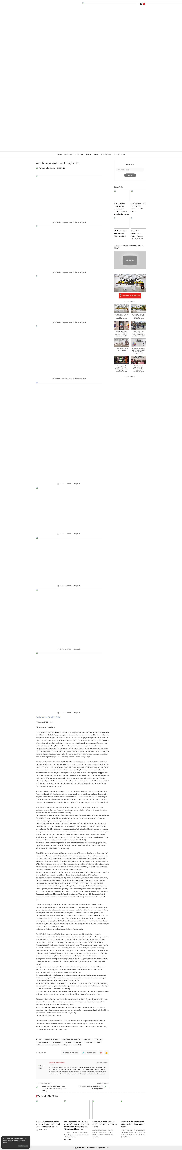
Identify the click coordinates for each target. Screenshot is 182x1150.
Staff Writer (43, 1130)
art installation (43, 1042)
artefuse (89, 1042)
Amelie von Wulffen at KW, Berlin (48, 717)
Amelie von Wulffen (52, 1039)
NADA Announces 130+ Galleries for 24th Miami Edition (120, 233)
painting (78, 1044)
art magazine (57, 1042)
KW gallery (67, 1044)
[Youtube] (144, 4)
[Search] (137, 4)
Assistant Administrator (47, 168)
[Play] (130, 282)
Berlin (41, 1044)
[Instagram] (141, 4)
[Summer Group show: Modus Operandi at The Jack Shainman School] (105, 1109)
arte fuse (78, 1042)
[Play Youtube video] (130, 260)
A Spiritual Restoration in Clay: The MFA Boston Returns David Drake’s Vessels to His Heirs (48, 1124)
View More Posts (101, 1062)
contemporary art (53, 1044)
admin (69, 1139)
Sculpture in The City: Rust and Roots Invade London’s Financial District (133, 1124)
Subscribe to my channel (131, 296)
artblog (68, 1042)
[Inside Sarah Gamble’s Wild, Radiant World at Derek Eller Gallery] (138, 223)
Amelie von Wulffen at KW (71, 1039)
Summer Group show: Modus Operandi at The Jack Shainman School (104, 1124)
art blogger (98, 1039)
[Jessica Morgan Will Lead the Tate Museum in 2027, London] (138, 195)
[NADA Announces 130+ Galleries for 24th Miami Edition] (121, 223)
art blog (87, 1039)
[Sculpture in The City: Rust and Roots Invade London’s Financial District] (133, 1109)
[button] (132, 301)
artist (98, 1042)
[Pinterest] (100, 1052)
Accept (23, 1146)
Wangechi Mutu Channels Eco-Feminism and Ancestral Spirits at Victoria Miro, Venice (121, 209)
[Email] (106, 1052)
